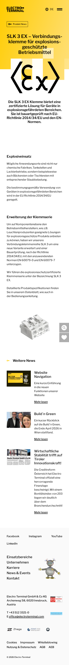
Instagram (35, 536)
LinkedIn (12, 543)
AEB (51, 647)
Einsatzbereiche (19, 557)
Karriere (13, 568)
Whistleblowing (47, 642)
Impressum (27, 642)
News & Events (18, 573)
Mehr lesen (41, 401)
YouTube (56, 536)
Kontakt (13, 578)
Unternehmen (18, 562)
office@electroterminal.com (26, 616)
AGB (42, 647)
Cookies (12, 642)
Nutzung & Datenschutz (21, 647)
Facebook (13, 536)
